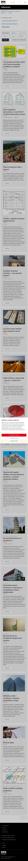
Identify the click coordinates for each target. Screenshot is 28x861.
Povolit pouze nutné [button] (14, 438)
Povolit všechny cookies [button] (14, 435)
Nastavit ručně (14, 441)
